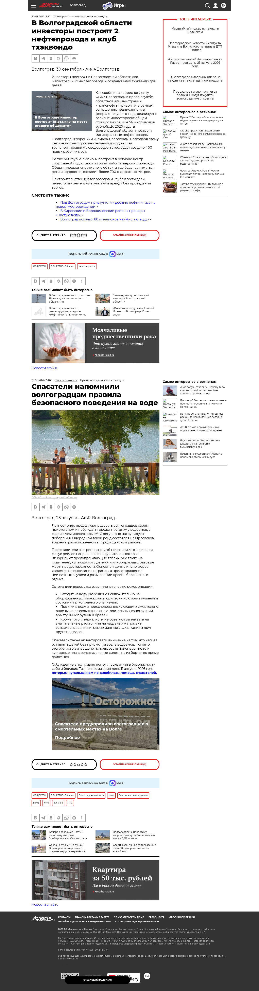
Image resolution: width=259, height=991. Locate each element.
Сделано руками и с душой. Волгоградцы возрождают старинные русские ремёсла (67, 848)
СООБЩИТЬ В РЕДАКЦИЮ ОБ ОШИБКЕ (137, 921)
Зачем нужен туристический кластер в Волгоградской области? (131, 298)
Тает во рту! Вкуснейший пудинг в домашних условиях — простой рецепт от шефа (201, 187)
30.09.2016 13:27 (41, 16)
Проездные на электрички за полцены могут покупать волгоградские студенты (195, 95)
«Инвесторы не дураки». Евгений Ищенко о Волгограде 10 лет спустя (134, 311)
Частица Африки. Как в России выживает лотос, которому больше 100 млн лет (202, 174)
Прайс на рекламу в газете (92, 917)
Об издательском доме (129, 917)
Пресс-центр (156, 917)
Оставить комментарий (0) (129, 235)
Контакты (64, 917)
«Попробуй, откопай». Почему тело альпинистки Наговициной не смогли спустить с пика (202, 390)
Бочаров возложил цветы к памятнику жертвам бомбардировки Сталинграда (68, 835)
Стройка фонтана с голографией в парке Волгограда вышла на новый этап (134, 848)
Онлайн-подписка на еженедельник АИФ (84, 921)
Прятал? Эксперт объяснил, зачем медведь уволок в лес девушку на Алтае (201, 120)
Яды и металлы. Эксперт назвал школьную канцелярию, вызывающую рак (200, 443)
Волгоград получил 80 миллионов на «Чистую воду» (104, 219)
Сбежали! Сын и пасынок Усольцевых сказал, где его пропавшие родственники (203, 160)
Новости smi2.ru (45, 368)
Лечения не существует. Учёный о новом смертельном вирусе (201, 455)
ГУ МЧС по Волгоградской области (54, 497)
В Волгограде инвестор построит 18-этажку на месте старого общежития (70, 298)
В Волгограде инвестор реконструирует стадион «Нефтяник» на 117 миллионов (67, 311)
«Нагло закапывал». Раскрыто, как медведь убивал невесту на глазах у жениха (202, 147)
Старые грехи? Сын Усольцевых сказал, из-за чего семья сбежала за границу (202, 134)
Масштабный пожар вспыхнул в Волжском (195, 30)
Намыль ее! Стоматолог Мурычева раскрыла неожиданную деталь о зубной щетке (202, 417)
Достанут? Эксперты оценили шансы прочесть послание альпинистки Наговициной (203, 403)
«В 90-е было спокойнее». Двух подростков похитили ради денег (201, 429)
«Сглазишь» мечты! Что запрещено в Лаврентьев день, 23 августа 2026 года (195, 63)
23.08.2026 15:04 (41, 380)
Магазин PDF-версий (182, 917)
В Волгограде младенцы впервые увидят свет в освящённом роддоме (195, 78)
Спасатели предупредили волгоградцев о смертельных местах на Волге (101, 726)
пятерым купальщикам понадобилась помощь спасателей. (104, 673)
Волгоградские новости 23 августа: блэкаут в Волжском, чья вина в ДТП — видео (195, 46)
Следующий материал (97, 980)
